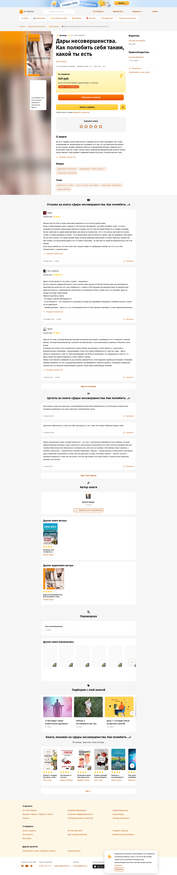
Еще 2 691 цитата (88, 475)
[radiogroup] (90, 127)
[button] (132, 662)
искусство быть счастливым (87, 185)
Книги (26, 18)
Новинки (78, 18)
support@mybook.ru (62, 866)
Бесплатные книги (59, 18)
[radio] (81, 126)
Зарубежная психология (66, 169)
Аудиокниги (40, 18)
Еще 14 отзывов (88, 386)
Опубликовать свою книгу (139, 72)
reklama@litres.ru (80, 866)
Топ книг (92, 18)
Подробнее (118, 865)
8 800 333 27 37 (45, 866)
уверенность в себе (65, 185)
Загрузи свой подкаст (128, 18)
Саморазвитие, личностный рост (92, 169)
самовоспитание (63, 189)
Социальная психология (66, 173)
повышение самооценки (111, 185)
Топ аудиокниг (107, 18)
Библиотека (118, 11)
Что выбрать (98, 11)
